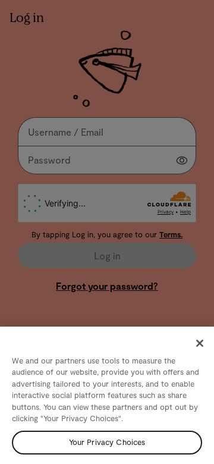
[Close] (200, 343)
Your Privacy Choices (107, 442)
